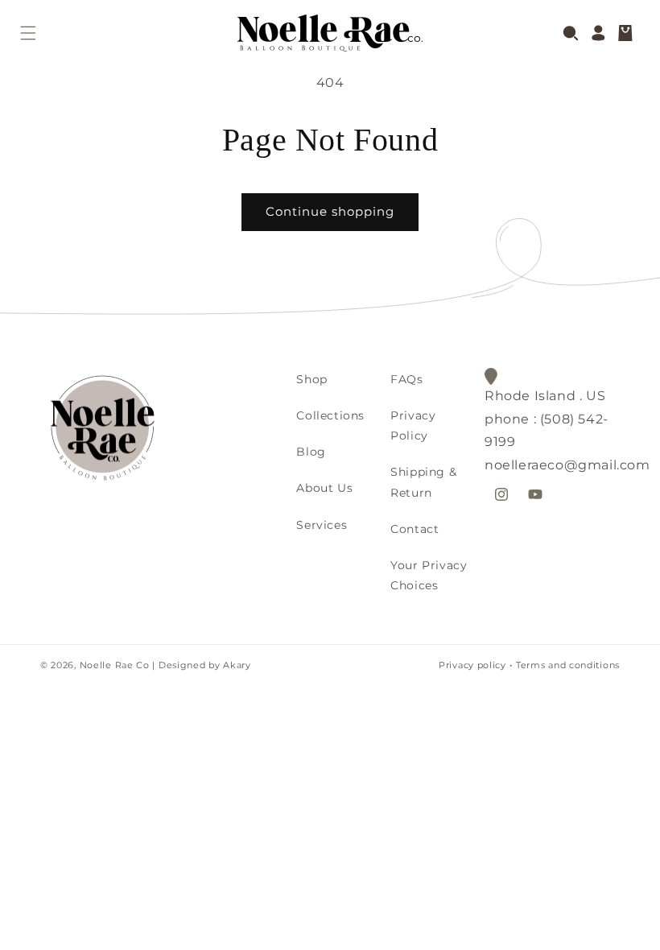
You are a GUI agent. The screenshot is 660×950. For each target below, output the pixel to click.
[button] (28, 33)
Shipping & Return (423, 482)
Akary (236, 665)
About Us (324, 488)
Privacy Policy (412, 425)
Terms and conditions (568, 665)
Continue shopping (330, 211)
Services (321, 525)
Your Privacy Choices (428, 575)
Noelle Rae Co (115, 665)
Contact (414, 529)
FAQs (406, 379)
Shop (311, 379)
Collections (330, 415)
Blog (310, 451)
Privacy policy (472, 665)
